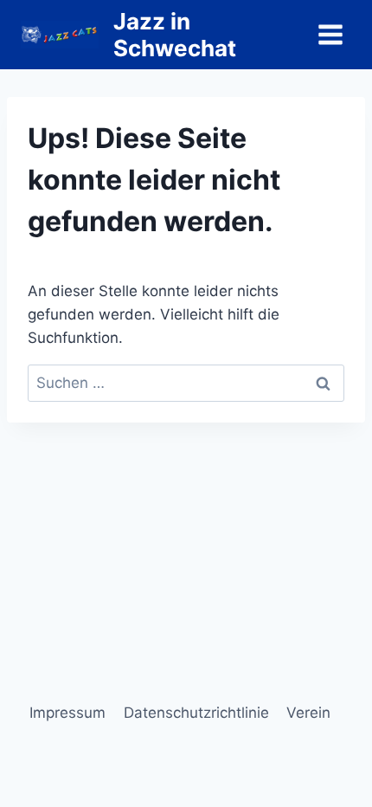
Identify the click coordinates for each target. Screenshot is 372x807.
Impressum (67, 712)
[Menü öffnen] (330, 34)
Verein (308, 712)
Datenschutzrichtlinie (196, 712)
